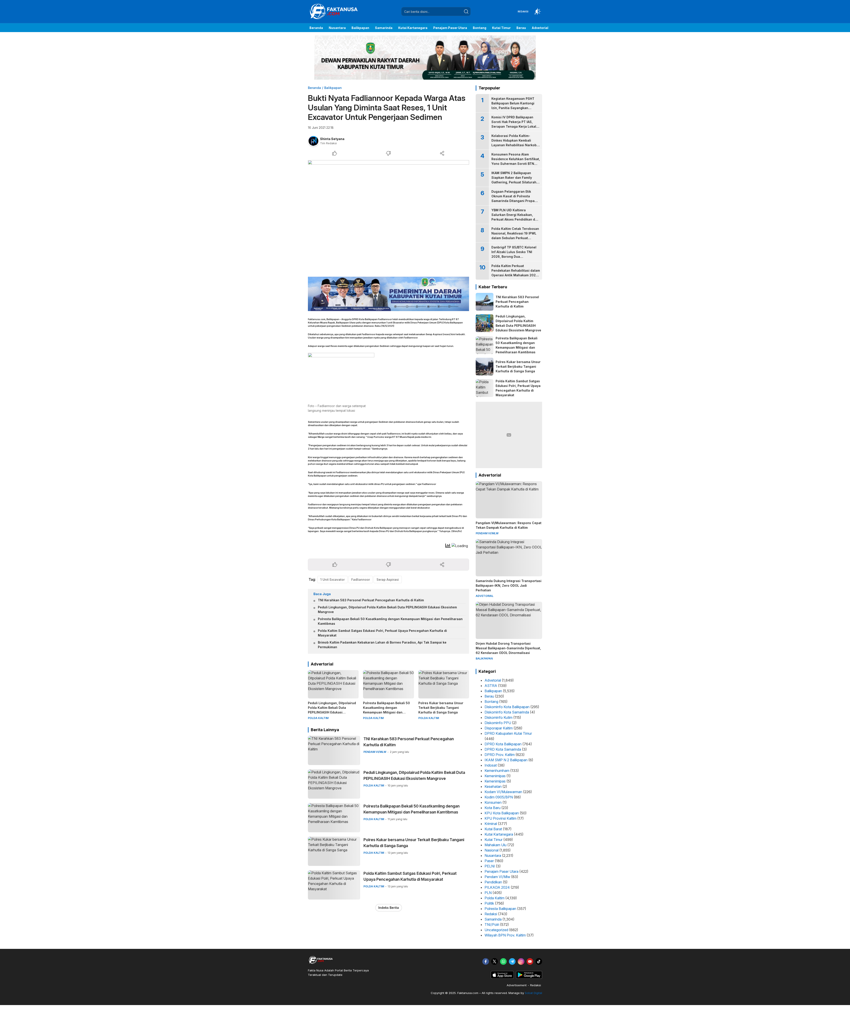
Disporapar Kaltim (499, 728)
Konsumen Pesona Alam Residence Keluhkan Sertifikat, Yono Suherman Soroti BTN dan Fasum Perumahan (515, 161)
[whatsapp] (503, 961)
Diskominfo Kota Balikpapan (507, 707)
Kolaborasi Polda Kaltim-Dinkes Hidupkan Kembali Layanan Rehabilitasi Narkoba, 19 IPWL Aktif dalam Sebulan (515, 143)
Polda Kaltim (494, 898)
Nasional (491, 850)
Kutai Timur (493, 839)
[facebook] (485, 961)
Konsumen (493, 802)
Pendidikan (493, 882)
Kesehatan (493, 786)
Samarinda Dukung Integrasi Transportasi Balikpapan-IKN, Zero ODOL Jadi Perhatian (508, 585)
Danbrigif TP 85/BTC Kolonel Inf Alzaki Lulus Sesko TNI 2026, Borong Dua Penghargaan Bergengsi (513, 254)
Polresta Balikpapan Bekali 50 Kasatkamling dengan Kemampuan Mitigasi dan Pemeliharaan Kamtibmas (390, 621)
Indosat (491, 765)
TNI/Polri (492, 924)
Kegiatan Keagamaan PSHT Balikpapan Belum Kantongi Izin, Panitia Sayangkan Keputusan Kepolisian (512, 105)
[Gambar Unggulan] (388, 216)
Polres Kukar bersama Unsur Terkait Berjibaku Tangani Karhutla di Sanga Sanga (440, 707)
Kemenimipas (495, 776)
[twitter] (494, 961)
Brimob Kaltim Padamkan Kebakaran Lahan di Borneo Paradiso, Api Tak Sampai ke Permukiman (382, 644)
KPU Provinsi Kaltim (500, 818)
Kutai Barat (493, 829)
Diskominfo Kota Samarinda (507, 712)
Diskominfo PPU (498, 723)
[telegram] (512, 961)
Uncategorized (496, 930)
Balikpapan (333, 88)
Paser (489, 861)
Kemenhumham (497, 770)
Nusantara (493, 855)
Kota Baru (492, 808)
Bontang (491, 701)
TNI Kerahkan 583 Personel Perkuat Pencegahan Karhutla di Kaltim (371, 600)
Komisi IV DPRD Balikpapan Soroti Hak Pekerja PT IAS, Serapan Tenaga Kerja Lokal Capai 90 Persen (513, 124)
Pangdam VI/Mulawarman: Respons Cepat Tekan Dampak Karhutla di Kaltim (508, 525)
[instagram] (521, 961)
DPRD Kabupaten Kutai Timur (508, 733)
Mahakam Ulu (495, 845)
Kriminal (491, 823)
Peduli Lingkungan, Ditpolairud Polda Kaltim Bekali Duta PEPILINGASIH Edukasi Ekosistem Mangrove (387, 609)
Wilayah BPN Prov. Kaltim (505, 935)
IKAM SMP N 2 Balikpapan (506, 760)
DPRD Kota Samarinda (503, 749)
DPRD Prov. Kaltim (500, 754)
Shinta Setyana (332, 139)
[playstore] (529, 977)
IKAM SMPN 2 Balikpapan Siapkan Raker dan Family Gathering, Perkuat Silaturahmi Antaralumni (515, 180)
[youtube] (530, 961)
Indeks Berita (388, 907)
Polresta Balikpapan (500, 908)
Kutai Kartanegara (499, 834)
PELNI (490, 866)
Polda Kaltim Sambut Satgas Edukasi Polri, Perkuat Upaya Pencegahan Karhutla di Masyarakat (382, 633)
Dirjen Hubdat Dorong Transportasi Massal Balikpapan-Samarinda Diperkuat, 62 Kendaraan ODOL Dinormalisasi (508, 648)
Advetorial (493, 680)
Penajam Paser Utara (501, 871)
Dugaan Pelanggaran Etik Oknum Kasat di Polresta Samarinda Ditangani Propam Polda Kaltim (514, 198)
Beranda (314, 88)
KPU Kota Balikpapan (502, 813)
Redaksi (491, 914)
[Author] (313, 140)
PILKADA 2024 (497, 887)
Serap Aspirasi (388, 579)
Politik (489, 903)
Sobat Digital (533, 993)
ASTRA (491, 685)
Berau (489, 696)
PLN (488, 892)
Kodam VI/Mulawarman (503, 792)
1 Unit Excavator (332, 579)
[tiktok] (538, 961)
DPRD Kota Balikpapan (503, 744)
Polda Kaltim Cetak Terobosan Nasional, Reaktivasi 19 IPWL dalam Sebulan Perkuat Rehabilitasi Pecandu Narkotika (515, 238)
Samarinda (493, 919)
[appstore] (502, 977)
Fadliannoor (360, 579)
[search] (466, 11)
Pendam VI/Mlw (497, 877)
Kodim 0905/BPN (499, 797)
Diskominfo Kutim (498, 717)
